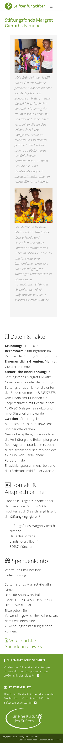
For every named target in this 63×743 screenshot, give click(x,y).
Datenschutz (44, 739)
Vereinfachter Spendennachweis (23, 643)
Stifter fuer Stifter (29, 6)
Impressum (56, 739)
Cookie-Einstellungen (28, 739)
